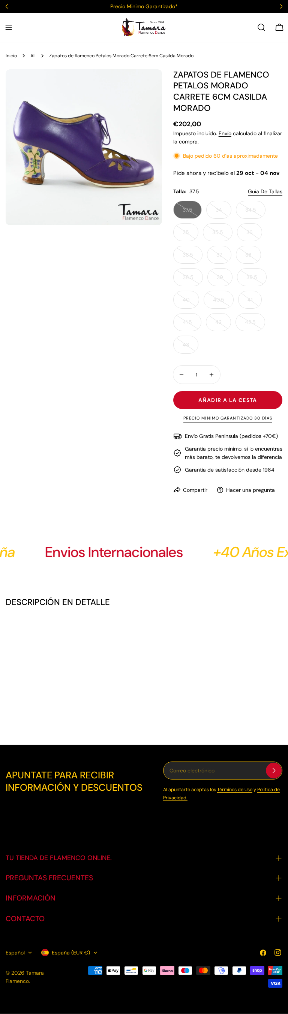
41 (255, 302)
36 (254, 235)
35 (190, 235)
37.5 (192, 212)
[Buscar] (261, 27)
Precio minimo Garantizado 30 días (227, 418)
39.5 (256, 280)
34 (223, 212)
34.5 (255, 212)
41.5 (192, 325)
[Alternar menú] (8, 27)
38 (253, 257)
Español (15, 952)
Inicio (11, 56)
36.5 (192, 257)
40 (191, 302)
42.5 (255, 325)
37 (223, 257)
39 (224, 280)
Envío (225, 133)
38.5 (193, 280)
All (33, 56)
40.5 (223, 302)
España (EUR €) (71, 952)
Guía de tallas (265, 191)
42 (223, 325)
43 (190, 347)
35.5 (222, 235)
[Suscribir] (274, 770)
